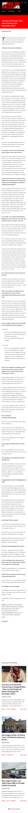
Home (3, 11)
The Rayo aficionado (7, 614)
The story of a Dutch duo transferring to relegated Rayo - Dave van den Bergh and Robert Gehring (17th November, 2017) (14, 689)
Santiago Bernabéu (7, 612)
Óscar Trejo (15, 608)
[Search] (22, 2)
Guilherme (20, 606)
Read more (23, 709)
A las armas (9, 604)
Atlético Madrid (17, 604)
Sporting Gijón (17, 612)
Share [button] (3, 617)
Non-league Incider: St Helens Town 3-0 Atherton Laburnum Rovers (13, 737)
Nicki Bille (9, 608)
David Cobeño (5, 606)
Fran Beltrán (13, 606)
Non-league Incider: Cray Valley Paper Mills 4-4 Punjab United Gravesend (13, 783)
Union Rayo (17, 614)
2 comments (9, 755)
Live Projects (11, 11)
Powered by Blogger (15, 809)
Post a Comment (11, 709)
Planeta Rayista (12, 610)
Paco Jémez (5, 610)
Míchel (3, 608)
